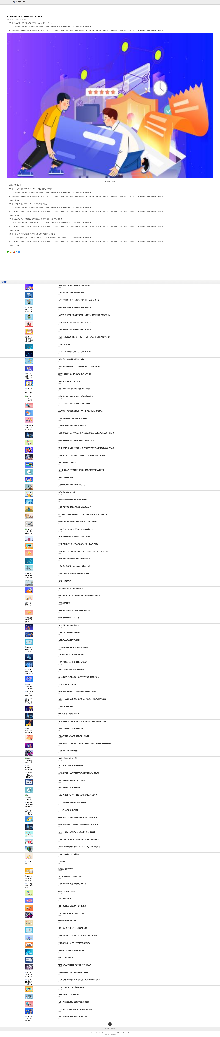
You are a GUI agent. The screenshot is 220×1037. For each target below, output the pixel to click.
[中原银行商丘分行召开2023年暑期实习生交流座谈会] (29, 945)
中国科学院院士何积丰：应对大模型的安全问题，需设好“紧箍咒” (78, 544)
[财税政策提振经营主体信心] (29, 479)
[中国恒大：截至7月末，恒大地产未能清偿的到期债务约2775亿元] (29, 827)
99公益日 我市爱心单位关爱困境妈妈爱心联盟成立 (73, 736)
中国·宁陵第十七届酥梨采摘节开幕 (68, 714)
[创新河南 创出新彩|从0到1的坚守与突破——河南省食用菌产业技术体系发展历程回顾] (29, 317)
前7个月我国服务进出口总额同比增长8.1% (71, 876)
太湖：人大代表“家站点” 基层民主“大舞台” (71, 913)
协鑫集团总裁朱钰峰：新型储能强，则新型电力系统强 (74, 536)
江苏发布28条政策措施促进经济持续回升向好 (72, 802)
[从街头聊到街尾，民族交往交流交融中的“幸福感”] (29, 974)
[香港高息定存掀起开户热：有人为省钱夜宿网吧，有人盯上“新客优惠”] (29, 368)
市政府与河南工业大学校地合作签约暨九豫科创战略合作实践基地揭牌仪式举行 (82, 699)
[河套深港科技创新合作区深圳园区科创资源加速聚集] (29, 287)
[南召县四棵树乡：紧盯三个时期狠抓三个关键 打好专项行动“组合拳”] (29, 302)
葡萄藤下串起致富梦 (64, 581)
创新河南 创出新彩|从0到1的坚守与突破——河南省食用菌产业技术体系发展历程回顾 (84, 315)
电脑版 (113, 1029)
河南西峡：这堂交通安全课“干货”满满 (70, 381)
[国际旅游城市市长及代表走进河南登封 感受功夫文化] (29, 575)
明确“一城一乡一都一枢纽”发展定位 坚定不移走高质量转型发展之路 (79, 595)
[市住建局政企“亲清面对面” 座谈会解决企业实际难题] (29, 612)
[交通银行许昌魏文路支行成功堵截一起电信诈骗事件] (29, 561)
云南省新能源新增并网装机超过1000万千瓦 (71, 485)
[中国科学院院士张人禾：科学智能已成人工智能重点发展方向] (29, 531)
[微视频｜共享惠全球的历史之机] (29, 760)
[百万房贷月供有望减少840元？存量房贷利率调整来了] (29, 967)
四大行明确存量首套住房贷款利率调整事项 (71, 292)
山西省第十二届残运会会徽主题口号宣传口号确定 (73, 1002)
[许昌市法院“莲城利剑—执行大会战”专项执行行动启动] (29, 568)
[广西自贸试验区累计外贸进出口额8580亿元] (29, 989)
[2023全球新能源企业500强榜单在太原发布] (29, 657)
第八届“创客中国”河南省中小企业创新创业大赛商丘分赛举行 (77, 691)
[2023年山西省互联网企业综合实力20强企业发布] (29, 649)
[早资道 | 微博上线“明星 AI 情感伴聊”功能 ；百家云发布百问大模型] (29, 841)
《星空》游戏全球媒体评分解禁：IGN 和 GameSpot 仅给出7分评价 (79, 847)
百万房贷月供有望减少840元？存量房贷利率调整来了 (74, 965)
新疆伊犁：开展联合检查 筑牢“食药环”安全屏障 (73, 499)
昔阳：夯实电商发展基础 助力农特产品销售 (71, 780)
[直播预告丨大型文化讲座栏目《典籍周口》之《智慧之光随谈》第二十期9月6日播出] (29, 553)
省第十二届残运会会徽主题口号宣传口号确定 (72, 906)
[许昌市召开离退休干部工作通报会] (29, 856)
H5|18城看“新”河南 (64, 344)
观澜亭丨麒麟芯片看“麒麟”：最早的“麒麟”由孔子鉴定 (74, 374)
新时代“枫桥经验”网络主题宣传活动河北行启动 (72, 425)
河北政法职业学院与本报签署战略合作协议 (71, 359)
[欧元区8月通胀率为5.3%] (29, 871)
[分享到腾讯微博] (16, 252)
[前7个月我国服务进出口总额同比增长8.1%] (29, 878)
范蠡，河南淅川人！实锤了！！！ (68, 462)
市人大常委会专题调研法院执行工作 (69, 625)
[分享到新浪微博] (14, 252)
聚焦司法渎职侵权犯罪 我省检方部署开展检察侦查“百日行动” (77, 440)
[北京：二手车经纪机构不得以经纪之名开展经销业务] (29, 405)
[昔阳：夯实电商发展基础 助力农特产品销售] (29, 782)
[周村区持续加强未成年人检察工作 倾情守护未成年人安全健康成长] (29, 679)
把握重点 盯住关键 (64, 603)
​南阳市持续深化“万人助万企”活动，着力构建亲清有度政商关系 (77, 795)
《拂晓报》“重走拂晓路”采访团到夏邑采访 (71, 950)
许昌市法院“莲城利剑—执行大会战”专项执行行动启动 (74, 566)
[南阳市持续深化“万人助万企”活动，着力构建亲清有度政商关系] (29, 937)
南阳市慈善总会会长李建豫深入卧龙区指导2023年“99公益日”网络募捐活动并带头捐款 (84, 743)
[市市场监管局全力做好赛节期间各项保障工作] (29, 886)
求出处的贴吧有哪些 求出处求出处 (68, 994)
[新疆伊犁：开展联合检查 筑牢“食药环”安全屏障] (29, 501)
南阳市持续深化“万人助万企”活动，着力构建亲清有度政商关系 (77, 935)
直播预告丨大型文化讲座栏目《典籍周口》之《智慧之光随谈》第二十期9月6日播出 (83, 551)
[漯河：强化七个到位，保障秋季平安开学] (29, 767)
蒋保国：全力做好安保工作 (66, 891)
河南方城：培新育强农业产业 (67, 920)
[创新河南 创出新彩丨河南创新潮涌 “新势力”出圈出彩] (29, 324)
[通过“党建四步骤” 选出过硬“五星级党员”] (29, 590)
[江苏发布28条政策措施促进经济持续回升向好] (29, 804)
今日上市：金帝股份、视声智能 (68, 810)
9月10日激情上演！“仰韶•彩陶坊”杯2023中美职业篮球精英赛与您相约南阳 (81, 470)
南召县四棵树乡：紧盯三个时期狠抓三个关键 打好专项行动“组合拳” (79, 300)
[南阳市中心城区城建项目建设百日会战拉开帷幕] (29, 1019)
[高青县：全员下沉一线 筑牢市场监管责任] (29, 671)
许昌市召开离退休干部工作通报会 (68, 854)
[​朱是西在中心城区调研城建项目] (29, 753)
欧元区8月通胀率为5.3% (65, 869)
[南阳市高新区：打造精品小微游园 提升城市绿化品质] (29, 391)
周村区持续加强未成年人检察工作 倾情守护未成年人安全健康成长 (78, 677)
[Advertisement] (51, 268)
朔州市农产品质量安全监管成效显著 (69, 632)
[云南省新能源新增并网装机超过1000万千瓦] (29, 487)
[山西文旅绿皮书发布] (29, 900)
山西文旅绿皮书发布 (64, 898)
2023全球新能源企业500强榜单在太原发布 (71, 654)
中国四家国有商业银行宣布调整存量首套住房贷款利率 (74, 307)
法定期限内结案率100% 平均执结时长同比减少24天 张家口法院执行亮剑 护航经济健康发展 (86, 433)
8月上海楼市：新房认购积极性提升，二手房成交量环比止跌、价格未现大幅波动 (82, 514)
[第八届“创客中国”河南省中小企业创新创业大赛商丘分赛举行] (29, 694)
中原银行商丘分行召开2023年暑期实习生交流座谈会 (74, 943)
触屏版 (107, 1029)
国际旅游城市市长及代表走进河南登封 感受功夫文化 (74, 573)
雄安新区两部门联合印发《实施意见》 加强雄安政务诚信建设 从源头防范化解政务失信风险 (86, 448)
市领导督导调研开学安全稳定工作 (68, 618)
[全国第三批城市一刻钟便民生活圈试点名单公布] (29, 664)
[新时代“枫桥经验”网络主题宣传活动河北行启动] (29, 428)
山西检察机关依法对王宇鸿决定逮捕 (69, 640)
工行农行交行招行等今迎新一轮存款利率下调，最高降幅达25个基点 (79, 980)
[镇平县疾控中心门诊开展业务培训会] (29, 790)
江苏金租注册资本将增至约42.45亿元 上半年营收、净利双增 (76, 832)
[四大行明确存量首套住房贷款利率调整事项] (29, 295)
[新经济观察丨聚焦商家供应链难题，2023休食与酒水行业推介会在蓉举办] (29, 413)
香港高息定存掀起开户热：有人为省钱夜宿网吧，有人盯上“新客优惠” (79, 366)
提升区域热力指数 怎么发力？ (67, 492)
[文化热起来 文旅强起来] (29, 708)
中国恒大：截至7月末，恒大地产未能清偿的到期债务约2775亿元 (78, 824)
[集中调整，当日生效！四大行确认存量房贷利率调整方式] (29, 398)
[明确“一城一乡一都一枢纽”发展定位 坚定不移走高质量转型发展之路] (29, 597)
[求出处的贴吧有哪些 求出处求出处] (29, 996)
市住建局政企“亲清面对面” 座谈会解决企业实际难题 (74, 610)
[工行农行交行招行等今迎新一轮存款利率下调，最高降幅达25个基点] (29, 982)
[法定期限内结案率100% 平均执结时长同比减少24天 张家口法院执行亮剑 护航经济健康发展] (29, 435)
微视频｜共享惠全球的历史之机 (68, 758)
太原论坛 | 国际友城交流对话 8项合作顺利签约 (72, 418)
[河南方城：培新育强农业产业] (29, 923)
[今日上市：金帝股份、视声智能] (29, 812)
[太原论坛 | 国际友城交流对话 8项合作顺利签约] (29, 420)
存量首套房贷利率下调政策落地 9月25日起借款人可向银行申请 (77, 817)
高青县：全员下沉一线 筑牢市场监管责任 (71, 669)
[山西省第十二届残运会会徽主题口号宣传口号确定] (29, 1004)
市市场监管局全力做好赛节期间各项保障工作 (72, 884)
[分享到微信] (8, 252)
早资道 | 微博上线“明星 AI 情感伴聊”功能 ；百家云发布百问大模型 (78, 839)
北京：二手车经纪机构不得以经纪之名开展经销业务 (74, 403)
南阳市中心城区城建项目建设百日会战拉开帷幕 (72, 1016)
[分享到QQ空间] (11, 252)
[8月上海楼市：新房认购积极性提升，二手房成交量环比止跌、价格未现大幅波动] (29, 516)
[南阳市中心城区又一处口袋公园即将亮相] (29, 730)
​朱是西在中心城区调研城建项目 (68, 751)
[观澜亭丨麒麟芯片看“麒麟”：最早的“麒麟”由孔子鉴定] (29, 376)
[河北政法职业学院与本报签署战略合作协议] (29, 361)
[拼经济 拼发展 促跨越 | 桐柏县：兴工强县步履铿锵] (29, 930)
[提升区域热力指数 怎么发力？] (29, 494)
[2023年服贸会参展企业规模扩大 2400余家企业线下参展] (29, 1011)
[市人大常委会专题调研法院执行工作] (29, 627)
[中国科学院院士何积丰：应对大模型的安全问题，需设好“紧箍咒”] (29, 546)
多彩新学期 (61, 861)
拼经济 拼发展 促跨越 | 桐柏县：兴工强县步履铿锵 (73, 928)
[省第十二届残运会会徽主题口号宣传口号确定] (29, 908)
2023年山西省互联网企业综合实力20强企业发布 (73, 647)
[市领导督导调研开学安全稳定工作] (29, 620)
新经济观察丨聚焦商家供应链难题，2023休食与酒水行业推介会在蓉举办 (80, 411)
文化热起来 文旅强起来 (65, 706)
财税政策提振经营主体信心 (66, 477)
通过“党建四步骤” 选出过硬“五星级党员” (71, 588)
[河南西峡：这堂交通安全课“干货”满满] (29, 383)
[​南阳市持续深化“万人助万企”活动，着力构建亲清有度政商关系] (29, 797)
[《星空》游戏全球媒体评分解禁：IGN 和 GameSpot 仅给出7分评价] (29, 849)
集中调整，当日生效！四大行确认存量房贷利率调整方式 (75, 396)
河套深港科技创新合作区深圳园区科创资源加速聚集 (74, 285)
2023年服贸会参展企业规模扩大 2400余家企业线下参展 (75, 1009)
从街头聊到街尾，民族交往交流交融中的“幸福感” (73, 972)
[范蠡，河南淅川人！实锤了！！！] (29, 465)
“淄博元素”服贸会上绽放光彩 (67, 684)
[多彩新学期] (29, 863)
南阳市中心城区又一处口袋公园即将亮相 (70, 728)
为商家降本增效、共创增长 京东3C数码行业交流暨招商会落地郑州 (78, 773)
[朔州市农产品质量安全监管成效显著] (29, 634)
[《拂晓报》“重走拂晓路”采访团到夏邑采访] (29, 952)
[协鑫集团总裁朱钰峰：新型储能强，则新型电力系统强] (29, 538)
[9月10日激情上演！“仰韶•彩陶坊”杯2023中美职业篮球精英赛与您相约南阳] (29, 472)
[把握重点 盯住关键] (29, 605)
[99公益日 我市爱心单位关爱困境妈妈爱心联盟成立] (29, 738)
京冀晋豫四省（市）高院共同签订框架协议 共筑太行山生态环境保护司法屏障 (82, 455)
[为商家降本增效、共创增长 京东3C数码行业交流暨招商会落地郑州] (29, 775)
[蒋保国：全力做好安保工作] (29, 893)
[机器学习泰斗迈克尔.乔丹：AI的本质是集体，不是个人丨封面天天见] (29, 524)
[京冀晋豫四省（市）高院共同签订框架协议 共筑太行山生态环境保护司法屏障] (29, 457)
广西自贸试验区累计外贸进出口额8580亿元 (71, 987)
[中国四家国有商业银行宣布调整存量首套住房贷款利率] (29, 309)
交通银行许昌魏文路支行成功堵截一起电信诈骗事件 (74, 558)
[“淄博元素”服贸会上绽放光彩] (29, 686)
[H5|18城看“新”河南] (29, 346)
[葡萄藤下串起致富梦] (29, 583)
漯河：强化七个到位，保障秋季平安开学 (70, 765)
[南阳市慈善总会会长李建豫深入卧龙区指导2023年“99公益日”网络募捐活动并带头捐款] (29, 745)
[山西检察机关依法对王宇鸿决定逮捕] (29, 642)
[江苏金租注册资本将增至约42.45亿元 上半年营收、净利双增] (29, 834)
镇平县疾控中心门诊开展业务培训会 (69, 787)
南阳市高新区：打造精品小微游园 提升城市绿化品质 (74, 389)
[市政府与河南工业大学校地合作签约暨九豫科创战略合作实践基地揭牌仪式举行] (29, 701)
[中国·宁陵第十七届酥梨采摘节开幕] (29, 716)
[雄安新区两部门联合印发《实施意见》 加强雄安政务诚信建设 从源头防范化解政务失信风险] (29, 450)
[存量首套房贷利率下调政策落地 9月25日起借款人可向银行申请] (29, 819)
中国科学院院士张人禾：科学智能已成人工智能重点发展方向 (77, 529)
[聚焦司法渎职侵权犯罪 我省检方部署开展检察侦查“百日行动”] (29, 442)
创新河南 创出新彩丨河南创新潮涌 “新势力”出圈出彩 (74, 322)
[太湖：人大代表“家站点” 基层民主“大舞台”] (29, 915)
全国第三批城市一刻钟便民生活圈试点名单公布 (72, 662)
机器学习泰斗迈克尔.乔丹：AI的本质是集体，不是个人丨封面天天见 (79, 521)
